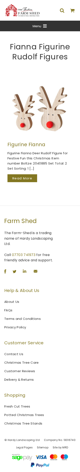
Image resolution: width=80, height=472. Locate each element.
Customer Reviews (19, 371)
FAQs (8, 310)
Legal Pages (24, 447)
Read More (22, 178)
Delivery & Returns (19, 379)
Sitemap (42, 447)
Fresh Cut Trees (17, 406)
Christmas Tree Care (21, 362)
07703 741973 (24, 254)
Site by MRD (60, 447)
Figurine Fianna (26, 144)
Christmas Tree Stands (23, 423)
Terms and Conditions (22, 318)
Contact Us (13, 354)
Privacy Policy (15, 327)
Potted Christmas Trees (24, 415)
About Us (11, 301)
